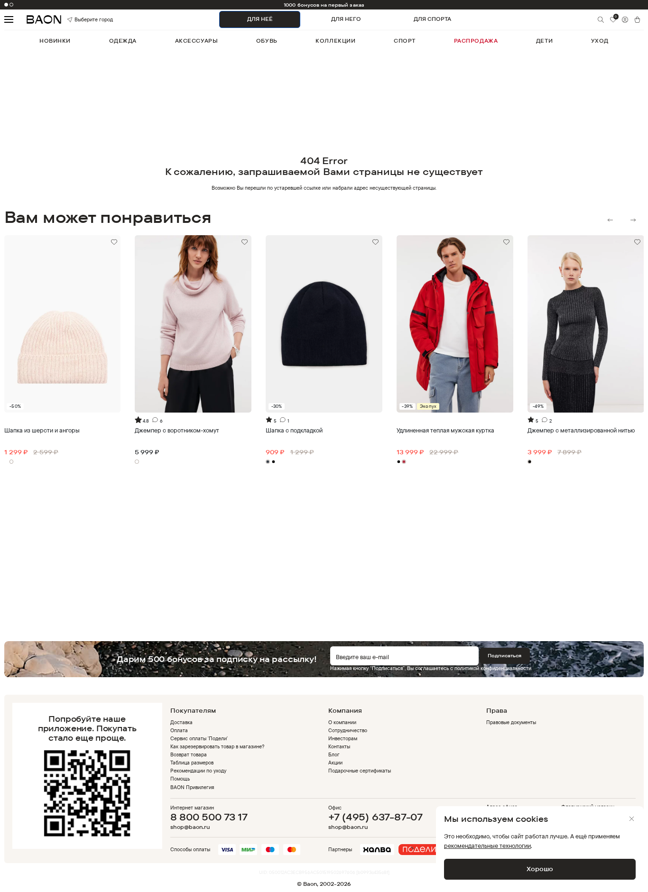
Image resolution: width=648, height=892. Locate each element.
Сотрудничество (347, 730)
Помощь (180, 778)
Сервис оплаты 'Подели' (199, 738)
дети (544, 40)
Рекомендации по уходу (198, 770)
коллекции (335, 40)
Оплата (179, 730)
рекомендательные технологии (487, 845)
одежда (123, 40)
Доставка (181, 722)
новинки (55, 40)
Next (633, 220)
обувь (267, 40)
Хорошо (540, 869)
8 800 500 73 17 (209, 817)
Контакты (339, 746)
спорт (405, 40)
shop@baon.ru (190, 827)
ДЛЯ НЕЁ (260, 19)
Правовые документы (511, 722)
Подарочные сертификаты (359, 770)
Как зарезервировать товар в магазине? (217, 746)
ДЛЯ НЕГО (346, 19)
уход (600, 40)
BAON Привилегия (192, 787)
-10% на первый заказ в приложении (324, 5)
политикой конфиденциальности (492, 668)
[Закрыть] (632, 819)
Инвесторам (342, 738)
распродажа (476, 40)
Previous (610, 220)
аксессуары (196, 40)
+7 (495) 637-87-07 (375, 817)
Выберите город (83, 19)
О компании (342, 722)
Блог (334, 754)
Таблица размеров (191, 762)
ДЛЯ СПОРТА (432, 19)
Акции (335, 762)
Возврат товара (188, 754)
